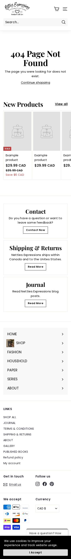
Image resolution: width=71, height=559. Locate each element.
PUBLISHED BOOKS (15, 452)
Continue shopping (35, 82)
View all (61, 104)
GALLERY (9, 446)
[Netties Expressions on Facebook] (45, 484)
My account (12, 463)
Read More (35, 267)
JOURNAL (9, 423)
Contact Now (35, 230)
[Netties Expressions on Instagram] (38, 484)
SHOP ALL (9, 417)
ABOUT (8, 440)
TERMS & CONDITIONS (18, 429)
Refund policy (13, 457)
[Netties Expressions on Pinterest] (52, 484)
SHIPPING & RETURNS (17, 434)
